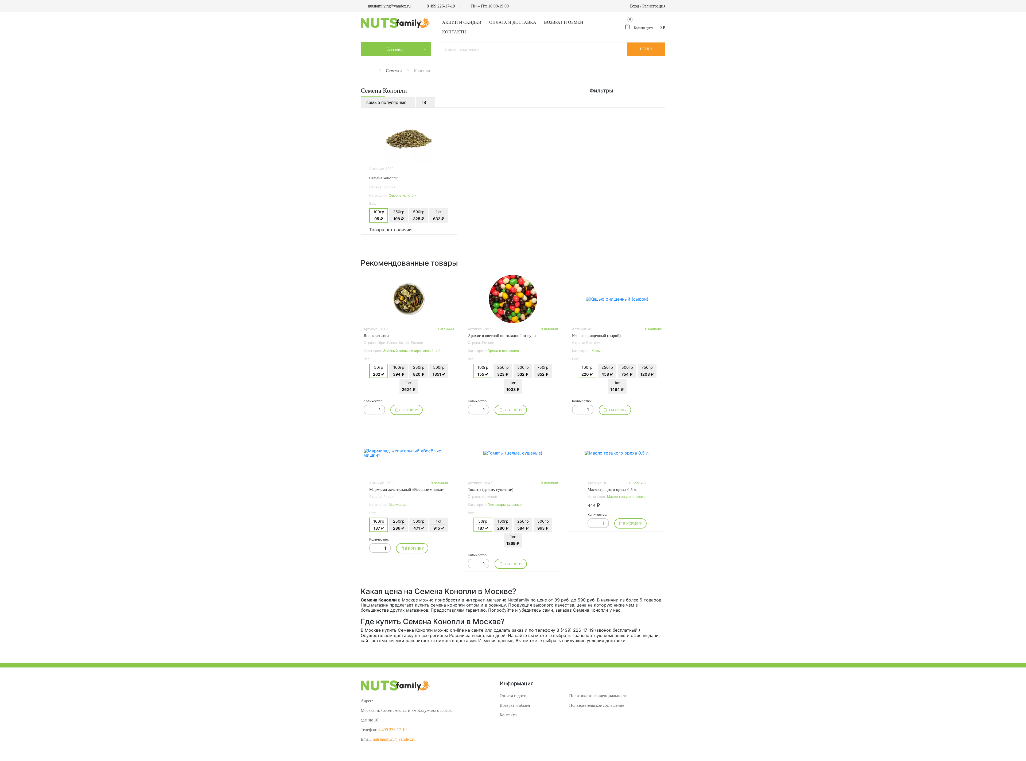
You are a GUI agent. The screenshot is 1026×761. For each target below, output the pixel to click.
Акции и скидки (461, 22)
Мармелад (397, 505)
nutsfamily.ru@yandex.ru (389, 6)
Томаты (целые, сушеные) (490, 489)
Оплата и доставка (512, 22)
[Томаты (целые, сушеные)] (513, 453)
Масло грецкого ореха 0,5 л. (612, 489)
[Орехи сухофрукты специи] (376, 70)
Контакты (454, 32)
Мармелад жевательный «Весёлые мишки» (406, 489)
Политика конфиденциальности (598, 695)
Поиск (646, 49)
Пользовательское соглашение (596, 705)
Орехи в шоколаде (503, 351)
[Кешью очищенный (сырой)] (617, 299)
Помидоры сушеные (504, 505)
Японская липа (376, 335)
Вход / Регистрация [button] (647, 6)
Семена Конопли (403, 195)
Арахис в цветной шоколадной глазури (502, 335)
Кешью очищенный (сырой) (596, 335)
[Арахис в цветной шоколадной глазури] (513, 299)
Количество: (373, 401)
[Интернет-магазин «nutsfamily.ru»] (395, 22)
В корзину (408, 410)
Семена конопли (383, 178)
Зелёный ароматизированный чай (412, 351)
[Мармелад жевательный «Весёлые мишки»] (409, 453)
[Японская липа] (409, 299)
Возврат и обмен (563, 22)
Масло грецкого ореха (626, 497)
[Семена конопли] (409, 139)
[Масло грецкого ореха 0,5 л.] (617, 453)
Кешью (597, 351)
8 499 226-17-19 (441, 6)
